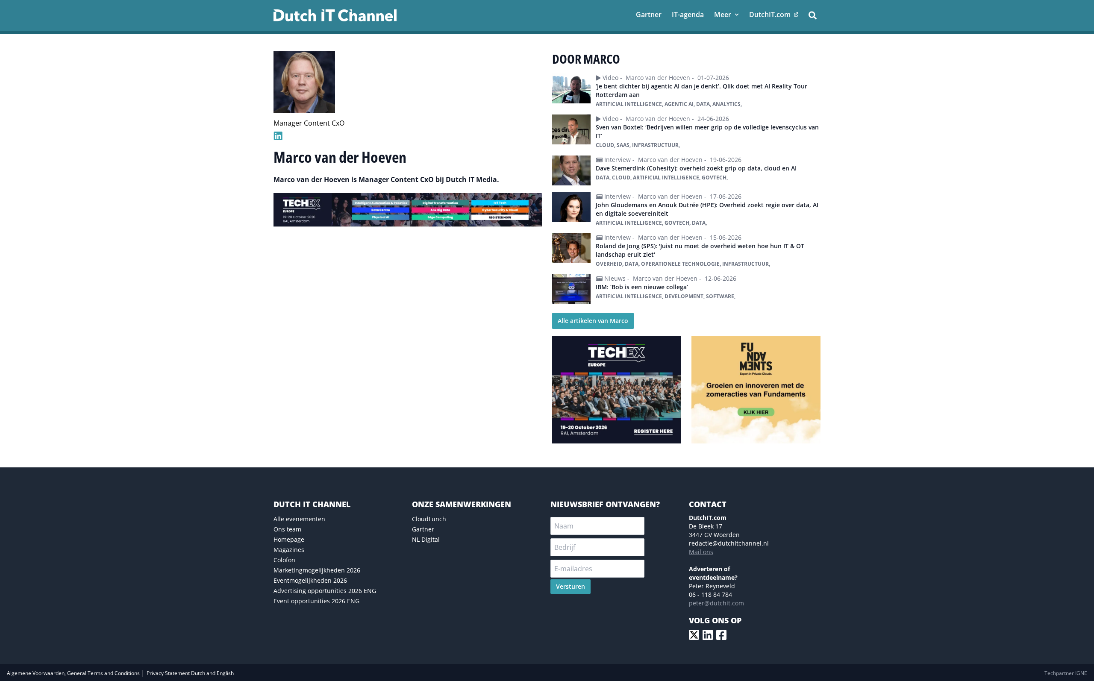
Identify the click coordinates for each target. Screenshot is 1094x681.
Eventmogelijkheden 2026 (310, 580)
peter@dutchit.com (716, 603)
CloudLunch (429, 519)
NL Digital (426, 539)
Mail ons (701, 552)
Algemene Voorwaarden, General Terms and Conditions (74, 673)
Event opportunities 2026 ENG (316, 601)
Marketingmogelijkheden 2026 (317, 570)
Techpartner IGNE (1065, 673)
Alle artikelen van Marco (593, 321)
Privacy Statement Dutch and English (190, 673)
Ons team (287, 529)
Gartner (423, 529)
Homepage (289, 539)
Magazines (289, 550)
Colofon (284, 560)
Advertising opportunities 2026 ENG (325, 591)
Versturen (570, 586)
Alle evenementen (299, 519)
